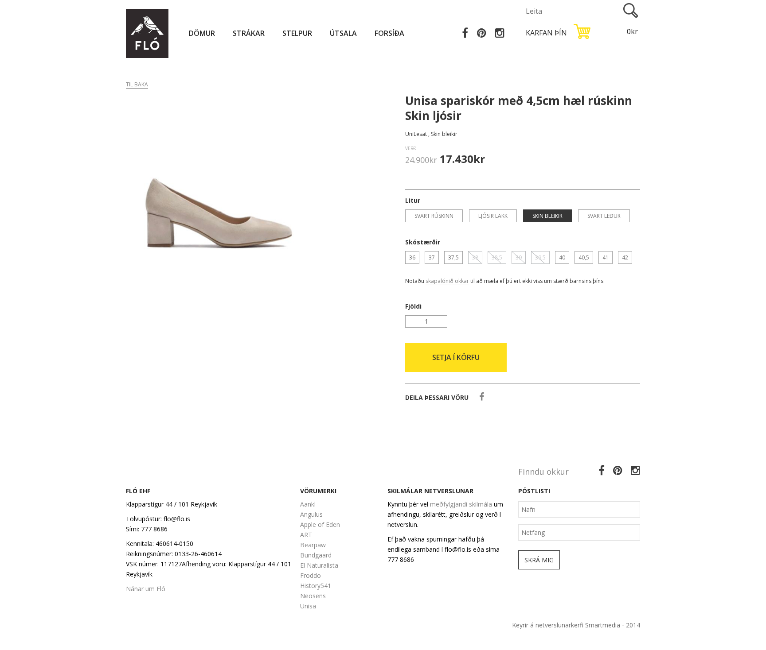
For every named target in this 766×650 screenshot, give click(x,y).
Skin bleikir (547, 216)
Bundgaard (316, 555)
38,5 (497, 257)
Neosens (313, 596)
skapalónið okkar (447, 281)
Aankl (308, 504)
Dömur (202, 33)
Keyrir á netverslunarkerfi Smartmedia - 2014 (576, 625)
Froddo (310, 575)
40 (562, 257)
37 (432, 257)
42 (625, 257)
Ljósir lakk (493, 216)
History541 (315, 585)
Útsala (343, 33)
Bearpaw (313, 545)
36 (412, 257)
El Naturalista (319, 565)
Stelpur (297, 33)
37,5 (453, 257)
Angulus (311, 514)
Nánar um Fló (145, 588)
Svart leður (604, 216)
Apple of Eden (320, 524)
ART (306, 534)
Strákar (249, 33)
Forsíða (389, 33)
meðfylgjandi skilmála (461, 504)
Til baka (137, 84)
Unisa (308, 606)
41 (605, 257)
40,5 (583, 257)
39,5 (540, 257)
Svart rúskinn (433, 216)
